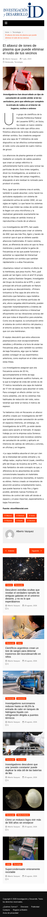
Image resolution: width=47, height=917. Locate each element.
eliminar (21, 516)
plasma (9, 521)
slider (8, 864)
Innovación (21, 698)
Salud (19, 643)
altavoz (9, 516)
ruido (20, 521)
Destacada (9, 62)
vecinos (32, 521)
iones (33, 516)
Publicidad (35, 907)
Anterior (11, 551)
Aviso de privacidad (10, 913)
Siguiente (35, 551)
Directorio (24, 907)
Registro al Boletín (20, 910)
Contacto (6, 910)
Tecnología (18, 62)
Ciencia (9, 585)
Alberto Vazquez (11, 59)
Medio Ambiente (23, 815)
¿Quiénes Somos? (10, 907)
